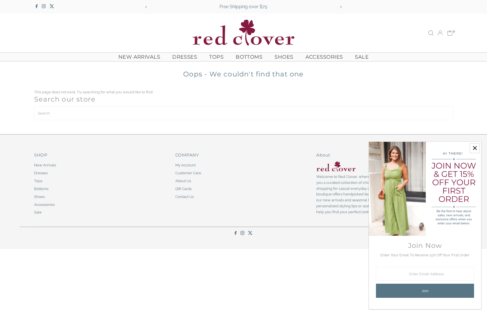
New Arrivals (139, 57)
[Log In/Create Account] (440, 33)
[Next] (341, 7)
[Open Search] (430, 33)
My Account (185, 165)
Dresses (184, 57)
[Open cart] (450, 33)
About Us (183, 181)
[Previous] (146, 7)
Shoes (284, 57)
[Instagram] (43, 7)
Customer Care (188, 173)
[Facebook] (36, 7)
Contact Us (184, 197)
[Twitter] (52, 7)
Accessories (324, 57)
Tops (216, 57)
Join (425, 291)
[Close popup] (475, 148)
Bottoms (249, 57)
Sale (362, 57)
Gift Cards (183, 189)
